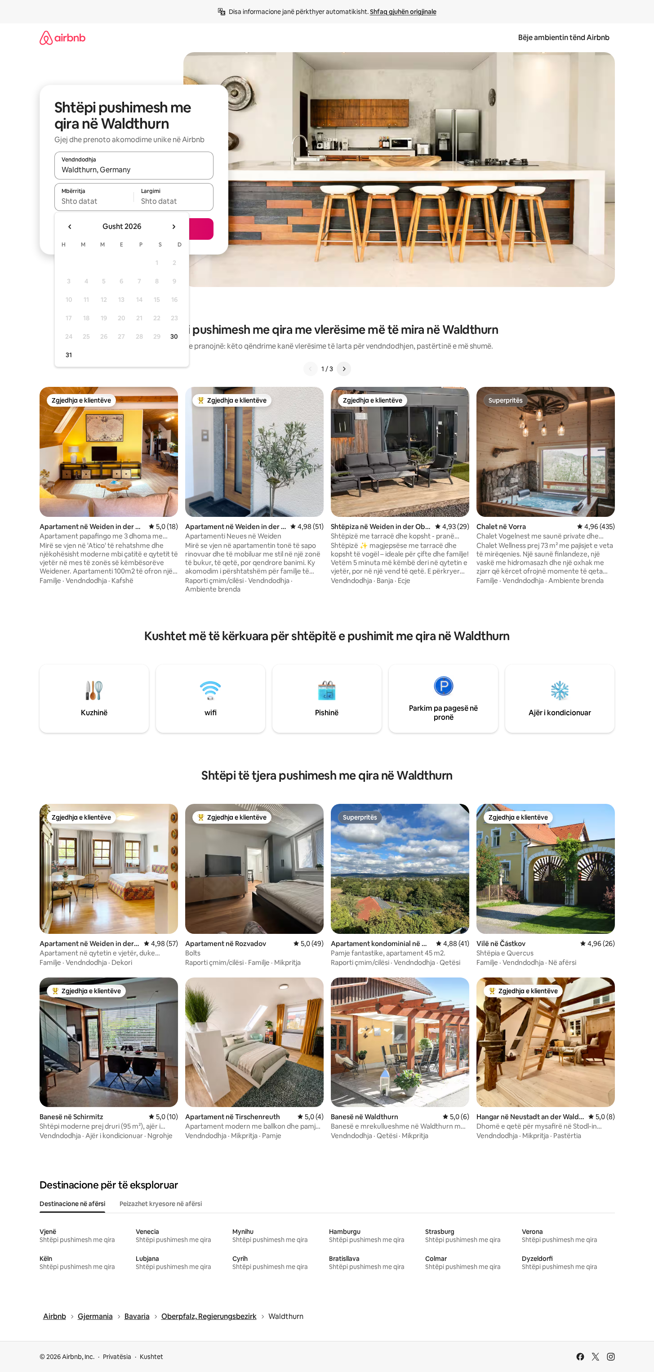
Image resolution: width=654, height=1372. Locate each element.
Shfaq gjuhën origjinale (403, 12)
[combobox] (134, 169)
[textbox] (94, 201)
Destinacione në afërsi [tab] (72, 1204)
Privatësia (117, 1357)
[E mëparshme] (310, 369)
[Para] (344, 369)
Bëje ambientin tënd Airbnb (564, 37)
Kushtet (151, 1357)
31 (69, 355)
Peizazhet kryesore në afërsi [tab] (161, 1204)
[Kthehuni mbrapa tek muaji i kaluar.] (70, 226)
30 (174, 336)
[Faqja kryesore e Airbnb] (62, 37)
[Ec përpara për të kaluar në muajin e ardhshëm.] (173, 226)
